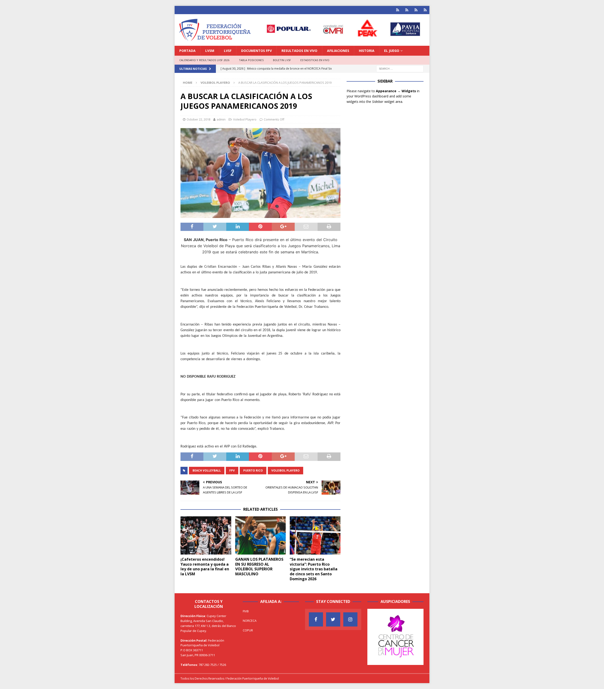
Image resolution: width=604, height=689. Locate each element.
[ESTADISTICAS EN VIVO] (425, 10)
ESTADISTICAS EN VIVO (314, 60)
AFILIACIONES (338, 50)
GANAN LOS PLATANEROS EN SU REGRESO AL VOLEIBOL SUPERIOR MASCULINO (259, 566)
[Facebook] (316, 619)
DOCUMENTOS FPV (256, 50)
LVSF (227, 50)
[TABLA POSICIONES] (407, 10)
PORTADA (187, 50)
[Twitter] (333, 619)
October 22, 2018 (198, 119)
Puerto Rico (253, 470)
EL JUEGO (391, 50)
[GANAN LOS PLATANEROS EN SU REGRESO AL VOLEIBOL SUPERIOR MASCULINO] (260, 535)
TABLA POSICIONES (251, 60)
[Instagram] (350, 619)
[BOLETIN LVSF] (416, 10)
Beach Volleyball (207, 470)
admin (221, 119)
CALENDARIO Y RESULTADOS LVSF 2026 (204, 60)
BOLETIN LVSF (282, 60)
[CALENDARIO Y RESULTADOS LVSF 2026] (398, 10)
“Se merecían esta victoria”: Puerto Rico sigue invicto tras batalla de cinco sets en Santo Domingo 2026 (313, 569)
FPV (232, 470)
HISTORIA (366, 50)
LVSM (209, 50)
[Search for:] (400, 68)
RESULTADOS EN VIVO (299, 50)
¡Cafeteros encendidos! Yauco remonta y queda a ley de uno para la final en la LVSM (204, 566)
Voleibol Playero (244, 119)
